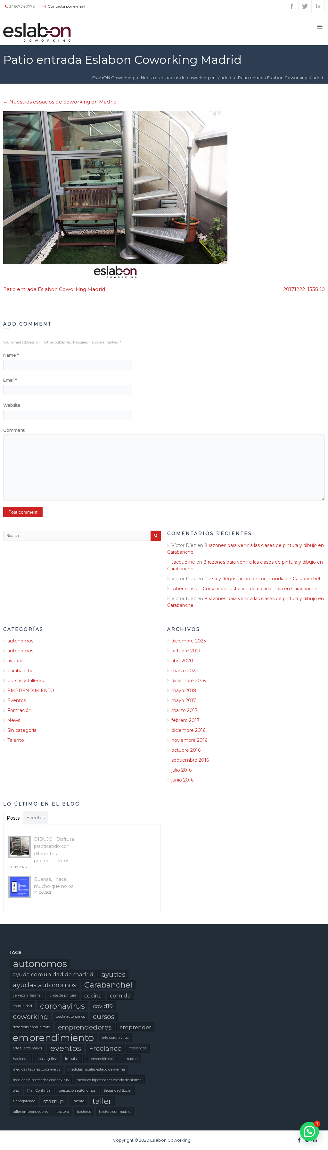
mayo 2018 (183, 690)
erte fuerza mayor (27, 1048)
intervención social (102, 1059)
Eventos (16, 700)
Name (11, 355)
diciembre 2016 (188, 730)
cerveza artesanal (27, 995)
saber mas (182, 589)
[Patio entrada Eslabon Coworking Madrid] (164, 195)
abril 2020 (182, 661)
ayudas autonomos (44, 985)
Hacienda (21, 1059)
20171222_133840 (304, 289)
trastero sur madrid (115, 1112)
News (13, 720)
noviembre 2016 (189, 740)
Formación (19, 710)
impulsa (71, 1059)
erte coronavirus (115, 1038)
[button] (309, 1131)
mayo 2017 (183, 700)
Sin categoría (22, 730)
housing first (47, 1059)
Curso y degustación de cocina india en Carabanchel (262, 579)
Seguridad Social (117, 1090)
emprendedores (84, 1027)
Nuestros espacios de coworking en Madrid (186, 77)
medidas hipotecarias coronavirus (41, 1080)
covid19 (103, 1006)
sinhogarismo (24, 1101)
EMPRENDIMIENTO (30, 690)
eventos (65, 1048)
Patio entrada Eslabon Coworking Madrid (54, 289)
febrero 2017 (185, 720)
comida (120, 995)
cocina (93, 995)
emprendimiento (53, 1037)
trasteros (84, 1112)
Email (10, 380)
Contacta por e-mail (66, 6)
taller (101, 1100)
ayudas (15, 661)
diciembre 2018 (188, 680)
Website (11, 405)
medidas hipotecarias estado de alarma (109, 1080)
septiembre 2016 (190, 760)
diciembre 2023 (188, 641)
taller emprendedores (30, 1112)
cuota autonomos (70, 1016)
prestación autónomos (77, 1090)
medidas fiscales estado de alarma (96, 1069)
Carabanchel (21, 671)
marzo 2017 (184, 710)
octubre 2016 (186, 750)
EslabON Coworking (113, 77)
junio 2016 (182, 780)
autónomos (20, 641)
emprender (135, 1027)
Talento (15, 740)
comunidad (22, 1006)
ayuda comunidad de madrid (53, 974)
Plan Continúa (39, 1090)
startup (53, 1101)
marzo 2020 (185, 671)
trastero (62, 1112)
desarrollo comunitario (31, 1027)
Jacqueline (183, 562)
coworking (30, 1017)
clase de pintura (63, 995)
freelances (137, 1048)
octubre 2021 (186, 651)
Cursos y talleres (25, 680)
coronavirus (62, 1005)
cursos (103, 1017)
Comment (14, 430)
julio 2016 (181, 770)
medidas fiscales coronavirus (36, 1069)
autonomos (40, 963)
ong (16, 1090)
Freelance (105, 1048)
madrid (132, 1059)
